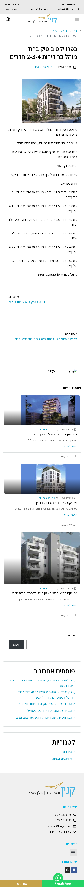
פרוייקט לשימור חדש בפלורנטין (56, 503)
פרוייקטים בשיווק (60, 30)
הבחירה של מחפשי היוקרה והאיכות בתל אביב (45, 704)
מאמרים (67, 752)
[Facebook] (74, 870)
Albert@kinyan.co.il (68, 9)
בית (75, 30)
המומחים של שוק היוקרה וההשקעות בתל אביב (44, 717)
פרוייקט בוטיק (69, 130)
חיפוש (71, 635)
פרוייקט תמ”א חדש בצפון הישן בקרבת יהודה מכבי (44, 593)
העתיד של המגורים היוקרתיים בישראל (49, 711)
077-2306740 (68, 4)
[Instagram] (67, 870)
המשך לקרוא (70, 446)
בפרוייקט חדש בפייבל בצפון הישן (55, 434)
